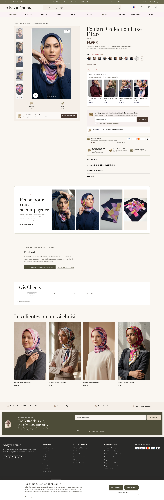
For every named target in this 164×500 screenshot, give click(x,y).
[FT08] (115, 58)
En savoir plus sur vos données (34, 497)
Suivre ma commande (80, 457)
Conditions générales (111, 451)
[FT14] (131, 58)
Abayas (59, 14)
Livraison (76, 451)
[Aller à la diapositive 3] (51, 96)
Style (97, 54)
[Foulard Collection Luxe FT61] (99, 351)
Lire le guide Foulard (66, 267)
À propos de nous (110, 448)
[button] (18, 97)
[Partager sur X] (6, 456)
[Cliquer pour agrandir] (35, 95)
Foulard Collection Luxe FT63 (22, 383)
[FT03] (94, 58)
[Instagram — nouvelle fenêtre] (9, 456)
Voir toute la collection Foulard (40, 267)
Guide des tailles (91, 64)
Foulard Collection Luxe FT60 (126, 383)
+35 (142, 58)
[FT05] (105, 58)
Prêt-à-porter (135, 14)
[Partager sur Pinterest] (15, 456)
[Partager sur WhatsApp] (18, 456)
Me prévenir (142, 119)
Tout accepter (116, 487)
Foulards (105, 14)
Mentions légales (109, 457)
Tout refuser (131, 487)
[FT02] (89, 58)
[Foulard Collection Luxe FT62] (65, 351)
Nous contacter (78, 460)
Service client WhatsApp (81, 463)
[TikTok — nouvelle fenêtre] (21, 456)
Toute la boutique (48, 448)
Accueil (16, 23)
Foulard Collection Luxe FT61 (91, 383)
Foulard (28, 23)
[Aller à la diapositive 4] (53, 96)
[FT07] (110, 58)
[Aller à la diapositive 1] (47, 96)
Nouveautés (13, 14)
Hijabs (43, 14)
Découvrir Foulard (26, 224)
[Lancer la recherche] (119, 8)
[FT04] (100, 58)
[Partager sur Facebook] (4, 456)
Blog (151, 14)
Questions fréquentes (80, 448)
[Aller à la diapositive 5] (55, 96)
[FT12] (126, 58)
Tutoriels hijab (108, 469)
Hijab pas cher (47, 472)
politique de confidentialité (113, 123)
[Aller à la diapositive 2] (49, 96)
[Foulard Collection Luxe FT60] (134, 351)
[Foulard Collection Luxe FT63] (30, 351)
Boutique (28, 14)
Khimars (74, 14)
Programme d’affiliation (111, 463)
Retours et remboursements (82, 454)
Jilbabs (89, 14)
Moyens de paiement (111, 466)
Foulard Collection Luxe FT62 (57, 383)
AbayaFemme (18, 8)
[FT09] (121, 58)
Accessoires (120, 14)
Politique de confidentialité (113, 454)
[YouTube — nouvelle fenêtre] (12, 456)
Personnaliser (123, 492)
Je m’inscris (154, 417)
